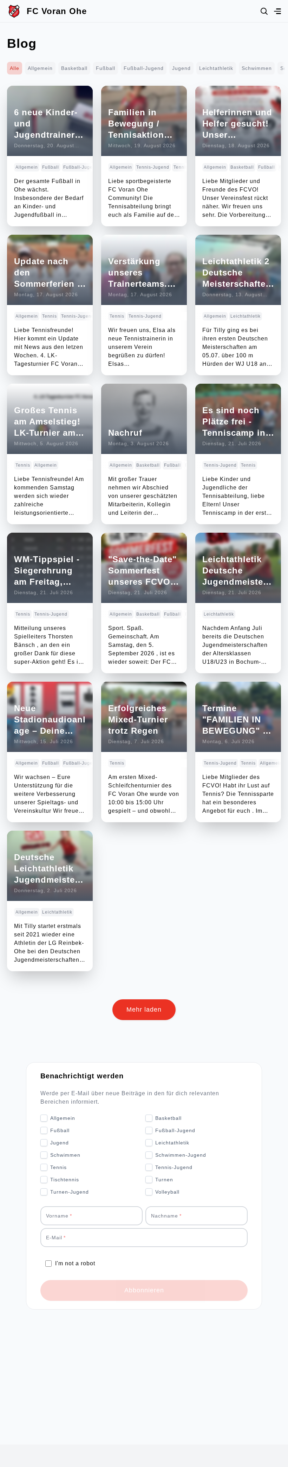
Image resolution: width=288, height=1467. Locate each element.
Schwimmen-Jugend (180, 1155)
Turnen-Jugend (69, 1192)
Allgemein (40, 68)
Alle (14, 68)
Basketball (74, 68)
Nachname (164, 1216)
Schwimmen (257, 68)
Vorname (57, 1216)
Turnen (164, 1179)
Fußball (105, 68)
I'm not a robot (75, 1263)
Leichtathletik (216, 68)
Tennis (58, 1167)
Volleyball (167, 1192)
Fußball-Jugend (144, 68)
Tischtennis (64, 1179)
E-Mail (54, 1237)
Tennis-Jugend (173, 1167)
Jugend (181, 68)
